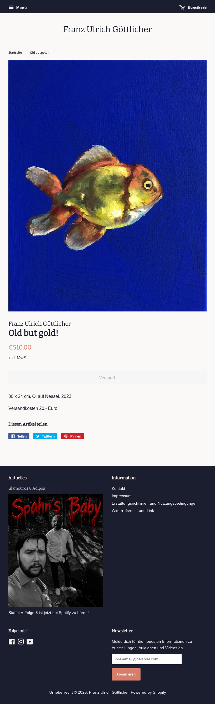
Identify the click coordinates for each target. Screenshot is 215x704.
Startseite (15, 52)
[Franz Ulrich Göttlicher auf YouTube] (30, 643)
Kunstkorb (197, 7)
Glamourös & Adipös (26, 488)
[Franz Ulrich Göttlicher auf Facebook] (11, 643)
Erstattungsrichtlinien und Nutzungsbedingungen (155, 503)
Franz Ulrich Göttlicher (107, 29)
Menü (21, 7)
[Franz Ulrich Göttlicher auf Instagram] (21, 643)
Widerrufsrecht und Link (133, 511)
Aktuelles (17, 477)
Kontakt (118, 488)
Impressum (122, 496)
